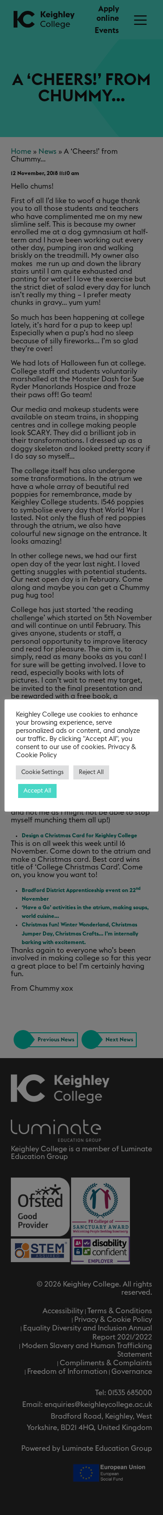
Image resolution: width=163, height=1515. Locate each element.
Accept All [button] (37, 791)
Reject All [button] (91, 772)
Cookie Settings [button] (42, 772)
